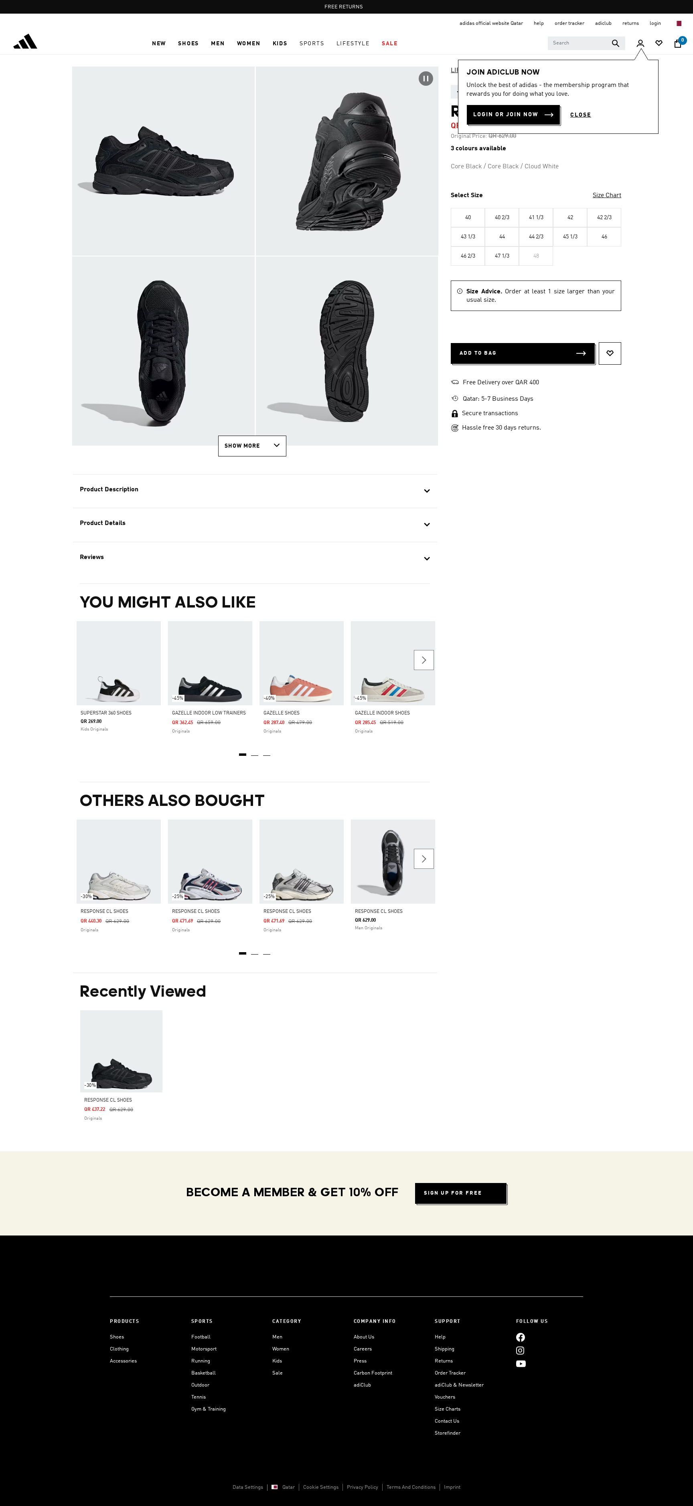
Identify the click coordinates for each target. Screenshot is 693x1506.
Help (440, 1337)
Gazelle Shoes (281, 713)
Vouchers (445, 1397)
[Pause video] (426, 78)
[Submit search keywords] (615, 43)
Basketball (203, 1373)
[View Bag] (678, 43)
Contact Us (447, 1421)
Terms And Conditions (411, 1487)
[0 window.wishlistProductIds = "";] (659, 43)
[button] (159, 43)
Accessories (123, 1361)
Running (200, 1361)
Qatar (288, 1487)
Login (656, 23)
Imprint (452, 1487)
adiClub (362, 1385)
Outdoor (200, 1385)
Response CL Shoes (104, 911)
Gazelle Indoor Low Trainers (209, 713)
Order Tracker (450, 1373)
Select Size (467, 195)
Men (277, 1337)
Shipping (444, 1349)
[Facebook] (520, 1337)
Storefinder (447, 1433)
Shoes (117, 1337)
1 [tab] (243, 752)
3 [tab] (267, 752)
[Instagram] (520, 1350)
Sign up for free (453, 1193)
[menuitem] (159, 43)
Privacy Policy (362, 1487)
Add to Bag (478, 353)
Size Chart (607, 195)
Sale (277, 1373)
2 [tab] (255, 752)
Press (360, 1361)
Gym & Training (208, 1409)
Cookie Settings (320, 1487)
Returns (444, 1361)
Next (424, 660)
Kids (277, 1361)
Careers (363, 1349)
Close (580, 115)
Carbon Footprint (373, 1373)
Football (201, 1337)
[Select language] (678, 23)
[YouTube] (521, 1363)
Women (280, 1349)
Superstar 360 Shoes (106, 713)
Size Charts (447, 1409)
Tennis (198, 1397)
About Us (364, 1337)
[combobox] (586, 43)
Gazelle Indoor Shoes (382, 713)
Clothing (119, 1349)
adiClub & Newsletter (459, 1385)
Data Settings (248, 1487)
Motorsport (204, 1349)
